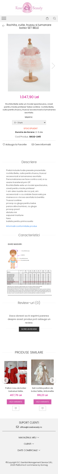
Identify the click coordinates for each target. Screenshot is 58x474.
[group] (29, 62)
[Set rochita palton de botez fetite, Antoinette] (42, 372)
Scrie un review (29, 329)
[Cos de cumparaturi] (47, 18)
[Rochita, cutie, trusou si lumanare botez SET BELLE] (29, 62)
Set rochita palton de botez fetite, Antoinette (42, 390)
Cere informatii (42, 144)
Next (53, 66)
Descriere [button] (29, 162)
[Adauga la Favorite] (15, 408)
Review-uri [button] (29, 303)
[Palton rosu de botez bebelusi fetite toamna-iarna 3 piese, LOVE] (16, 372)
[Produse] (4, 19)
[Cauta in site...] (54, 18)
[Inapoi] (2, 26)
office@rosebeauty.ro (30, 427)
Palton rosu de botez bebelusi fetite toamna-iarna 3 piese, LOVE (15, 390)
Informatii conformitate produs (21, 226)
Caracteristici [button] (29, 235)
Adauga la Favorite (16, 144)
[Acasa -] (29, 7)
